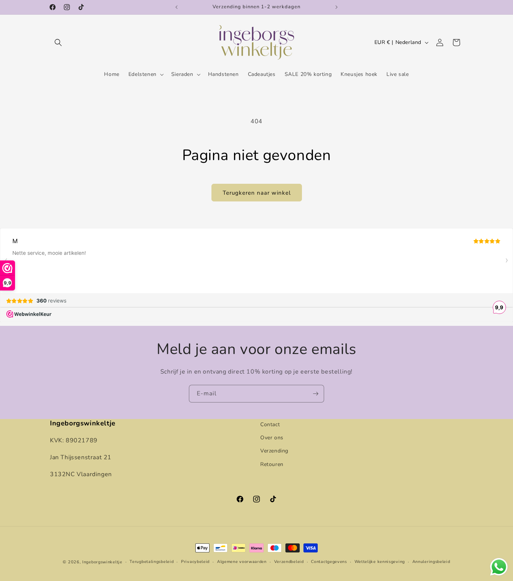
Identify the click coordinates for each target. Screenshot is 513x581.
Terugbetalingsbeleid (152, 561)
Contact (270, 424)
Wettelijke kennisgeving (380, 561)
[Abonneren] (315, 393)
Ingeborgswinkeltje (102, 562)
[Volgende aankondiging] (336, 7)
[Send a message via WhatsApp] (499, 567)
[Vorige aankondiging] (176, 7)
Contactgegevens (329, 561)
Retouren (272, 464)
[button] (58, 42)
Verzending (274, 450)
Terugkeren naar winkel (257, 193)
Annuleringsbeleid (431, 561)
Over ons (272, 437)
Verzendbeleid (289, 561)
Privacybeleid (195, 561)
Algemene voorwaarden (242, 561)
